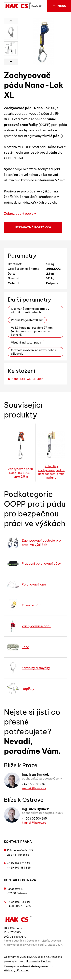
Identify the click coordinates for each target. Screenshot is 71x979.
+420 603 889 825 (34, 784)
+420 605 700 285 (34, 818)
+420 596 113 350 (18, 901)
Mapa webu (33, 961)
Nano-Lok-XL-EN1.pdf (27, 379)
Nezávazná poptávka (33, 227)
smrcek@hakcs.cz (34, 788)
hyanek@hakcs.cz (34, 822)
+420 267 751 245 (18, 863)
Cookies (46, 961)
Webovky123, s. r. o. (16, 970)
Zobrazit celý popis (18, 213)
